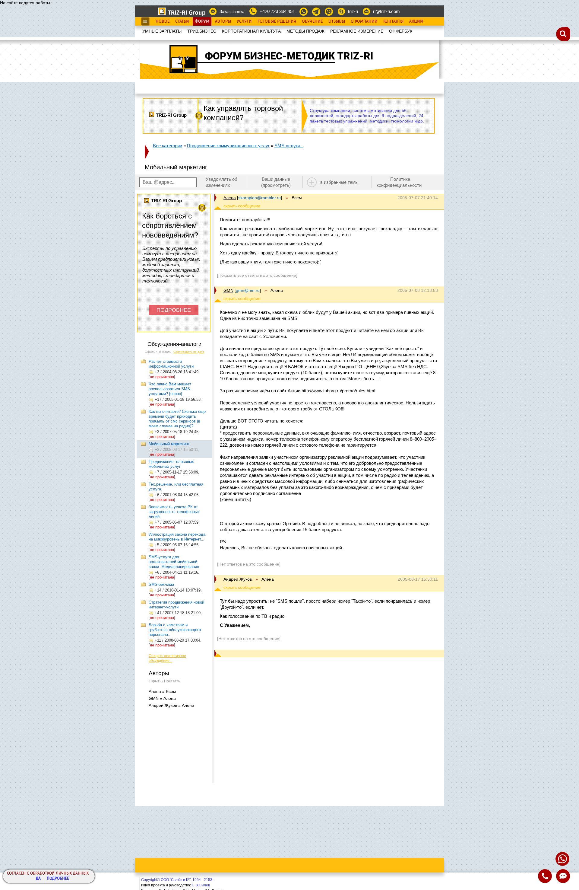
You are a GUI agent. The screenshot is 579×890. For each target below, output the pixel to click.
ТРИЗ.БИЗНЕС (201, 31)
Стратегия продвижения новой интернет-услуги (176, 604)
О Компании (364, 21)
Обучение (312, 21)
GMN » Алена (162, 698)
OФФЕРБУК (400, 31)
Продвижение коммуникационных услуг (228, 145)
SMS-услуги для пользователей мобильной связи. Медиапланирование (174, 562)
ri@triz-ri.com (386, 11)
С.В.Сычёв (201, 885)
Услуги (244, 21)
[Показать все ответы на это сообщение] (257, 275)
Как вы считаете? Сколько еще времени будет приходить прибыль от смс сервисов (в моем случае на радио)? (177, 418)
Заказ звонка (232, 11)
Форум (202, 21)
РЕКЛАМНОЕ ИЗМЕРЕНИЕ (356, 31)
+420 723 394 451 (277, 11)
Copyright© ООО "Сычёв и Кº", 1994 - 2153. (177, 880)
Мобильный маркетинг (169, 444)
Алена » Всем (162, 691)
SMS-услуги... (288, 145)
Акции (416, 21)
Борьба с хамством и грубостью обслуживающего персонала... (175, 630)
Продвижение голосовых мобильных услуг (171, 464)
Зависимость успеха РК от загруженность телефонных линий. (174, 512)
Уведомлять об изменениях (221, 182)
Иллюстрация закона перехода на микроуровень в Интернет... (177, 536)
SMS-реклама (161, 584)
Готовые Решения (277, 21)
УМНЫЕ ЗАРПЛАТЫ (162, 31)
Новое (162, 21)
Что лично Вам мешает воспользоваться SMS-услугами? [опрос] (170, 389)
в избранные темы (339, 182)
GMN (228, 290)
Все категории (167, 145)
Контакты (393, 21)
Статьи (182, 21)
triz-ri (353, 11)
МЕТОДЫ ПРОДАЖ (305, 31)
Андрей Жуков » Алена (171, 705)
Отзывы (336, 21)
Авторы (223, 21)
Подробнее (58, 879)
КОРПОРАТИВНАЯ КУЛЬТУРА (251, 31)
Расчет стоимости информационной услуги (171, 363)
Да (38, 879)
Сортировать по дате (188, 351)
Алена (229, 197)
